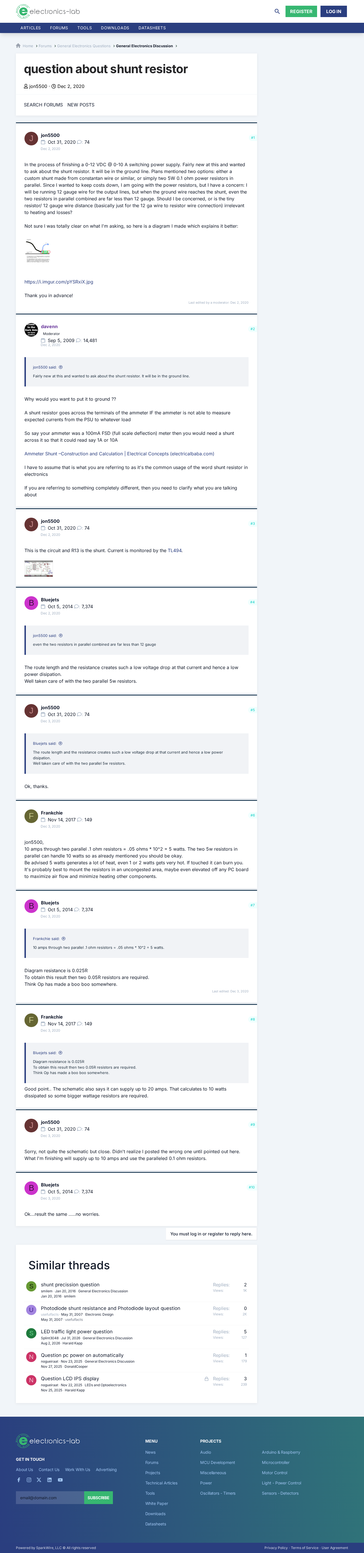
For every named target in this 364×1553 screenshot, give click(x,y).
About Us (24, 1469)
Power (206, 1482)
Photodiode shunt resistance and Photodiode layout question (110, 1308)
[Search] (277, 11)
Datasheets (152, 27)
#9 (253, 1124)
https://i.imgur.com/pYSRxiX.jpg (58, 282)
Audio (205, 1452)
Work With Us (77, 1469)
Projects (152, 1472)
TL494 (174, 550)
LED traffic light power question (77, 1331)
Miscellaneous (213, 1472)
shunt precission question (70, 1284)
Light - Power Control (281, 1482)
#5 (253, 710)
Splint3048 (50, 1338)
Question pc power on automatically (82, 1355)
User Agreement (335, 1548)
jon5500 (38, 86)
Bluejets (50, 599)
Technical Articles (161, 1482)
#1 (253, 137)
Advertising (106, 1469)
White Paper (156, 1503)
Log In (333, 11)
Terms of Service (304, 1548)
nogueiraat (49, 1361)
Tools (84, 27)
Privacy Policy (276, 1548)
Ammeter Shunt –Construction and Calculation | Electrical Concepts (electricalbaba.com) (119, 453)
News (150, 1452)
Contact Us (49, 1469)
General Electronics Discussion (103, 1291)
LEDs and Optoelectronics (105, 1385)
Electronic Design (99, 1314)
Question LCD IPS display (70, 1378)
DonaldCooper (76, 1366)
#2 (253, 329)
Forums (59, 27)
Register (301, 11)
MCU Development (217, 1462)
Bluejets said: (45, 743)
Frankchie (52, 813)
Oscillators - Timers (217, 1493)
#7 (253, 905)
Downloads (155, 1513)
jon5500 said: (45, 367)
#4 (252, 602)
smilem (47, 1291)
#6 (253, 815)
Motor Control (274, 1472)
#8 (253, 1019)
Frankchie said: (46, 938)
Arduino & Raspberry (281, 1452)
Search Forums (43, 105)
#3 (253, 523)
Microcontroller (275, 1462)
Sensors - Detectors (280, 1493)
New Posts (80, 105)
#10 (252, 1187)
